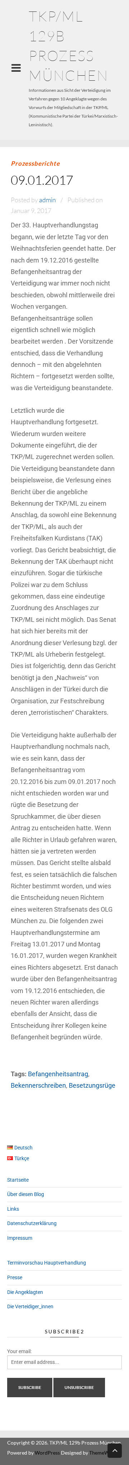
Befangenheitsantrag (58, 1074)
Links (13, 1209)
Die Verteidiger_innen (30, 1306)
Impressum (19, 1238)
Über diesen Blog (25, 1194)
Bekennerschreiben (38, 1085)
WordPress (47, 1453)
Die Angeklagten (25, 1292)
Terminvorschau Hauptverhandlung (46, 1263)
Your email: (19, 1351)
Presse (14, 1277)
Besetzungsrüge (92, 1085)
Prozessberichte (35, 163)
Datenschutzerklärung (32, 1223)
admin (47, 200)
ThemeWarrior (105, 1453)
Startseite (18, 1180)
